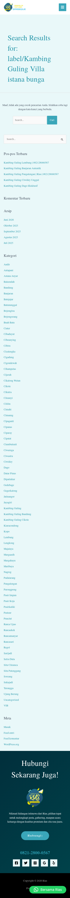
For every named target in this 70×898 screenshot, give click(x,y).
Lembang (8, 537)
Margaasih (9, 554)
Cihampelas (10, 369)
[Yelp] (53, 863)
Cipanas (8, 427)
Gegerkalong (10, 490)
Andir (7, 264)
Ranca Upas (10, 624)
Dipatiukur (9, 479)
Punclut (8, 618)
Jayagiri (8, 502)
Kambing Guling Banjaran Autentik (22, 168)
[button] (47, 889)
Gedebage (9, 485)
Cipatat (7, 438)
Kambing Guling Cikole (16, 519)
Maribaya (9, 566)
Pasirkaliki (9, 607)
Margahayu (9, 560)
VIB (6, 705)
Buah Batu (9, 322)
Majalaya (8, 548)
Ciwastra (8, 456)
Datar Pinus (10, 473)
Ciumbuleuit (10, 444)
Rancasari (9, 641)
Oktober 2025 (11, 225)
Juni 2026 (9, 219)
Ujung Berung (11, 694)
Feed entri (9, 733)
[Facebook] (16, 863)
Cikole (7, 386)
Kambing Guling (12, 508)
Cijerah (7, 374)
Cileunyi (8, 398)
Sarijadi (8, 653)
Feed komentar (11, 738)
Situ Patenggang (12, 670)
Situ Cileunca (11, 665)
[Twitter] (25, 863)
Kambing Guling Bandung (17, 514)
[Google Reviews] (44, 863)
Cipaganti (9, 421)
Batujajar (8, 299)
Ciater (7, 328)
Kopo (7, 531)
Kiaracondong (11, 525)
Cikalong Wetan (12, 380)
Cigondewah (10, 363)
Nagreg (7, 572)
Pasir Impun (10, 595)
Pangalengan (10, 583)
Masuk (7, 727)
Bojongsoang (10, 316)
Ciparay (8, 432)
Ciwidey (8, 461)
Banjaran (8, 293)
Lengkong (9, 543)
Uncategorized (11, 700)
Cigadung (9, 357)
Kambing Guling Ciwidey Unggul (21, 180)
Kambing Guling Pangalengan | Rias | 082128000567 (31, 174)
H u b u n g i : (35, 835)
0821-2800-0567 (35, 852)
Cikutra (8, 392)
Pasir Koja (9, 601)
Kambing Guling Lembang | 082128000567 (26, 162)
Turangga (8, 688)
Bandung (8, 287)
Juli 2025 (8, 243)
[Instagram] (35, 863)
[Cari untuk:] (30, 120)
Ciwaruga (9, 450)
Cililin (7, 403)
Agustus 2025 (11, 237)
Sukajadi (8, 682)
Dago (6, 467)
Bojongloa (9, 310)
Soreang (8, 676)
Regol (7, 647)
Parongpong (10, 589)
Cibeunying (10, 340)
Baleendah (9, 281)
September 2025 (12, 231)
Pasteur (7, 612)
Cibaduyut (9, 334)
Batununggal (10, 305)
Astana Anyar (11, 276)
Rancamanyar (11, 636)
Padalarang (9, 577)
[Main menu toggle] (62, 7)
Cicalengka (9, 351)
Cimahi (7, 409)
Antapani (8, 270)
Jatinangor (9, 496)
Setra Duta (9, 659)
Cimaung (8, 415)
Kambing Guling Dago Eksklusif (21, 185)
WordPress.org (11, 744)
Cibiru (7, 345)
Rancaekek (9, 630)
